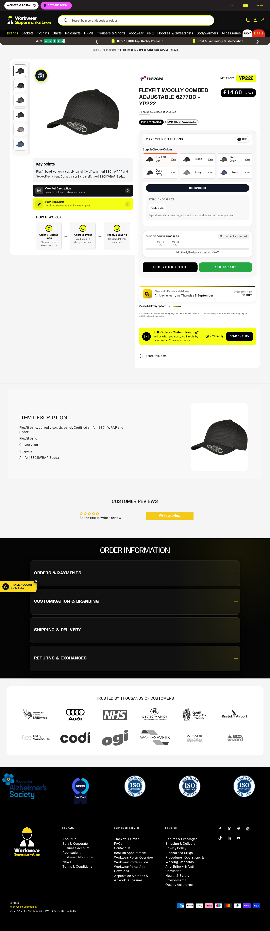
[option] (160, 159)
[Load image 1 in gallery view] (19, 71)
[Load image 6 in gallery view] (19, 144)
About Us (69, 839)
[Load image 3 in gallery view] (19, 100)
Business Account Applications (76, 850)
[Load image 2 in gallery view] (19, 85)
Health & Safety (177, 876)
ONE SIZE (157, 207)
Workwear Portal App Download (129, 869)
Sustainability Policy (77, 857)
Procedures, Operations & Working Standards (184, 859)
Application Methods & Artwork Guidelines (131, 878)
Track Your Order (126, 839)
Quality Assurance (179, 885)
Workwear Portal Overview (133, 857)
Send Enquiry (239, 336)
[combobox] (141, 20)
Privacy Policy (175, 848)
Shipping (144, 112)
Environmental (176, 880)
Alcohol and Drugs (179, 853)
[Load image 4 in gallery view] (19, 114)
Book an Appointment (130, 853)
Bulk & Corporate (75, 844)
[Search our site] (66, 20)
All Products (110, 49)
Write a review (169, 516)
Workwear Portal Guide (131, 862)
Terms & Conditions (77, 866)
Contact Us (122, 848)
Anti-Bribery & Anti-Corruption (180, 868)
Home (95, 49)
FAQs (118, 844)
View (173, 159)
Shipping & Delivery (180, 844)
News (66, 862)
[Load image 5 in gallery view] (19, 129)
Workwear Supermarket (23, 907)
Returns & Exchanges (181, 839)
